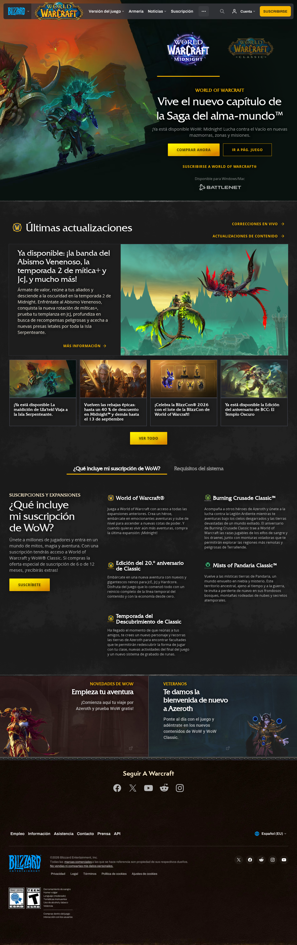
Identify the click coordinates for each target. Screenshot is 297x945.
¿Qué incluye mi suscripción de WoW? (116, 468)
